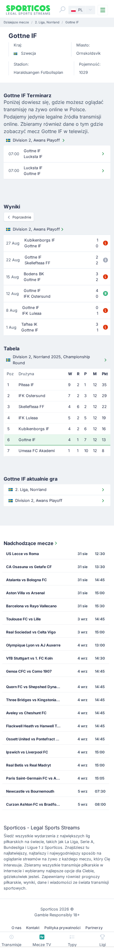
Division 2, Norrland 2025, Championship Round (51, 360)
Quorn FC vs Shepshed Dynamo (34, 686)
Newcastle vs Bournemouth (30, 791)
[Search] (62, 9)
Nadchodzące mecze (29, 543)
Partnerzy (94, 927)
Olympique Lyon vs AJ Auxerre (33, 645)
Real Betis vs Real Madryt (28, 765)
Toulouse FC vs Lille (23, 619)
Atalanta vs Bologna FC (26, 580)
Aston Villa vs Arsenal (25, 593)
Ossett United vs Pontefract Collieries (35, 739)
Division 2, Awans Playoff (36, 140)
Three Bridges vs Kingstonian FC (35, 700)
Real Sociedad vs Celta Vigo (31, 632)
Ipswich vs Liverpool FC (27, 752)
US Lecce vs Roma (22, 553)
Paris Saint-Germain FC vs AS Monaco (35, 778)
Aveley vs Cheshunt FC (26, 713)
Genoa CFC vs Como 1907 (29, 671)
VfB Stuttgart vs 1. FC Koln (29, 658)
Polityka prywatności (62, 927)
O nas (16, 927)
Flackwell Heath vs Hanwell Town (35, 726)
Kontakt (33, 927)
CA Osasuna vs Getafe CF (29, 566)
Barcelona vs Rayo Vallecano (31, 606)
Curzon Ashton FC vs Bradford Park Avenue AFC (35, 804)
